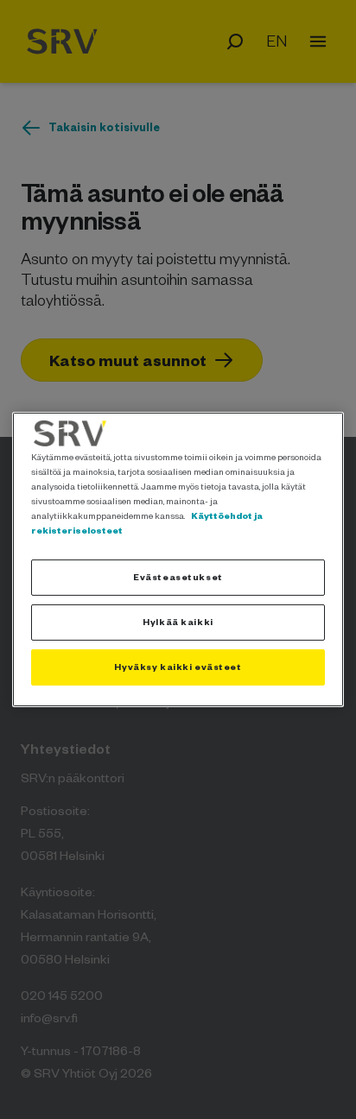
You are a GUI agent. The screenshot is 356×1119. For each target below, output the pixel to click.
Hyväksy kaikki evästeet (177, 666)
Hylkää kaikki (178, 621)
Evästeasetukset (178, 577)
